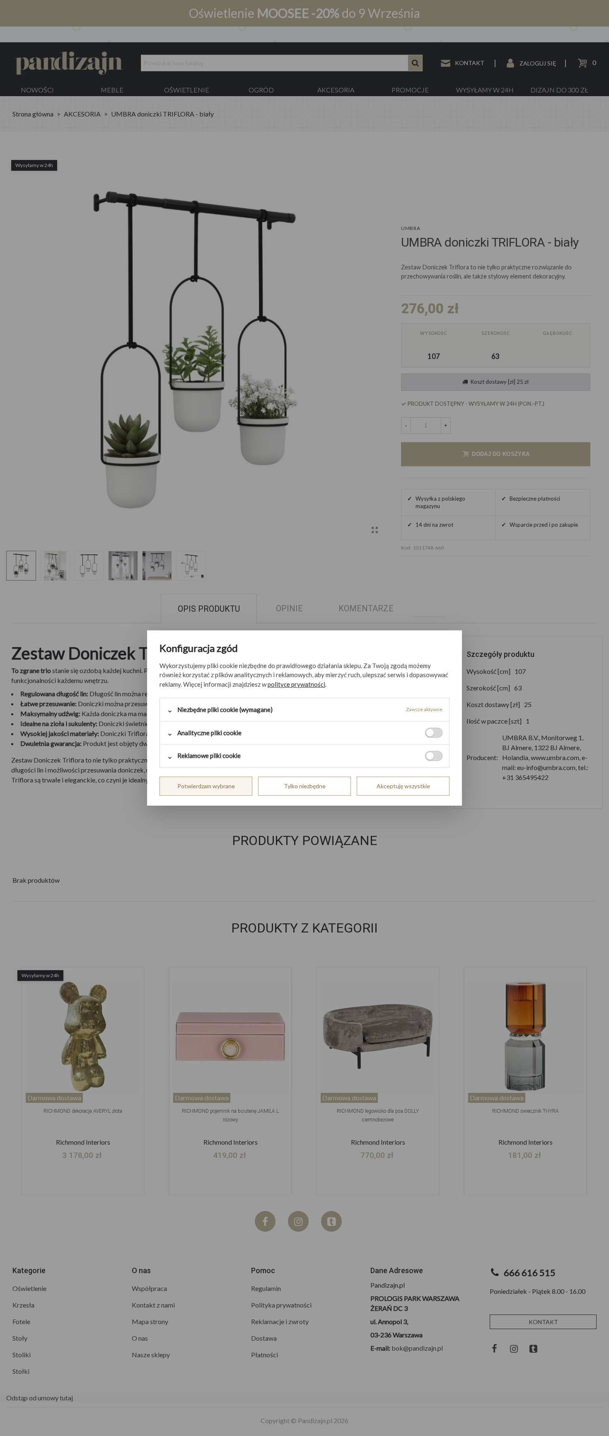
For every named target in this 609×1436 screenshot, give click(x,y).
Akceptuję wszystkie (403, 785)
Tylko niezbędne (305, 785)
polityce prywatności (296, 684)
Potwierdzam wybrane (206, 785)
